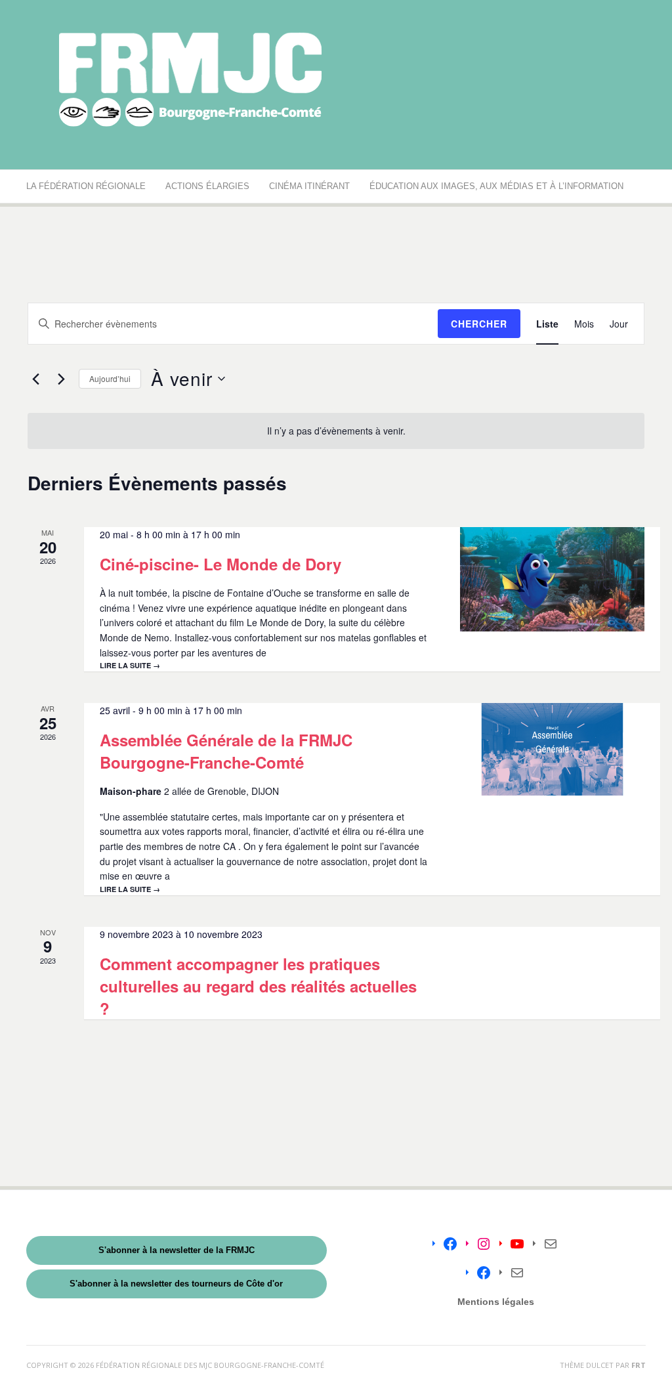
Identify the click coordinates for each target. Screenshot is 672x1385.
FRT (638, 1365)
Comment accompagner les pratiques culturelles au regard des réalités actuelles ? (258, 985)
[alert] (336, 431)
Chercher (479, 323)
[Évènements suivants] (61, 379)
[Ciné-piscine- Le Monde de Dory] (552, 579)
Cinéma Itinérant (309, 186)
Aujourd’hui (110, 378)
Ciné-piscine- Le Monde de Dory (220, 564)
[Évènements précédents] (35, 379)
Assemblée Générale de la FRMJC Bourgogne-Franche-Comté (226, 751)
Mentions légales (495, 1301)
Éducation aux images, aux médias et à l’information (496, 186)
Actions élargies (207, 186)
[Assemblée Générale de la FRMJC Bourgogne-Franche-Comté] (552, 749)
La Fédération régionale (86, 186)
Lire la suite (130, 665)
